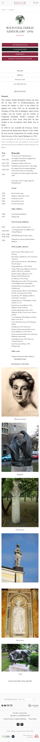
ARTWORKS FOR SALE (20, 45)
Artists (3, 10)
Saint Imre (20, 640)
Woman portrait (20, 419)
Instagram (22, 724)
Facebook (18, 724)
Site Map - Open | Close (20, 713)
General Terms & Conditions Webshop (14, 719)
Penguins (20, 474)
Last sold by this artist (20, 84)
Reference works (20, 79)
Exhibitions (20, 75)
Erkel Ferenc (20, 529)
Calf (20, 674)
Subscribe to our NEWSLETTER (20, 716)
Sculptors (11, 10)
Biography (20, 35)
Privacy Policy (33, 719)
